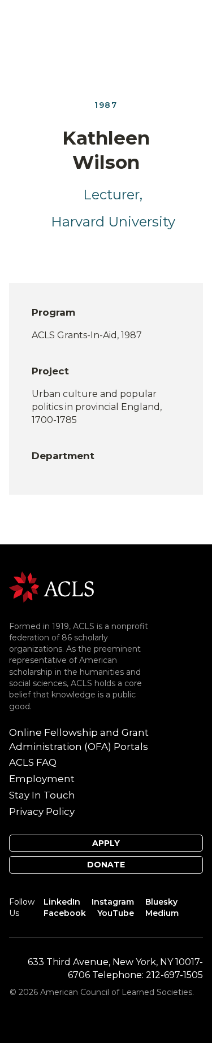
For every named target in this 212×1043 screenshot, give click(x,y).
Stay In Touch (42, 795)
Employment (42, 778)
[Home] (51, 586)
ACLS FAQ (33, 762)
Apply (106, 843)
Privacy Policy (42, 811)
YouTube (115, 913)
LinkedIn (62, 902)
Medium (162, 913)
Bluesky (161, 902)
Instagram (113, 902)
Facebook (65, 913)
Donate (106, 864)
